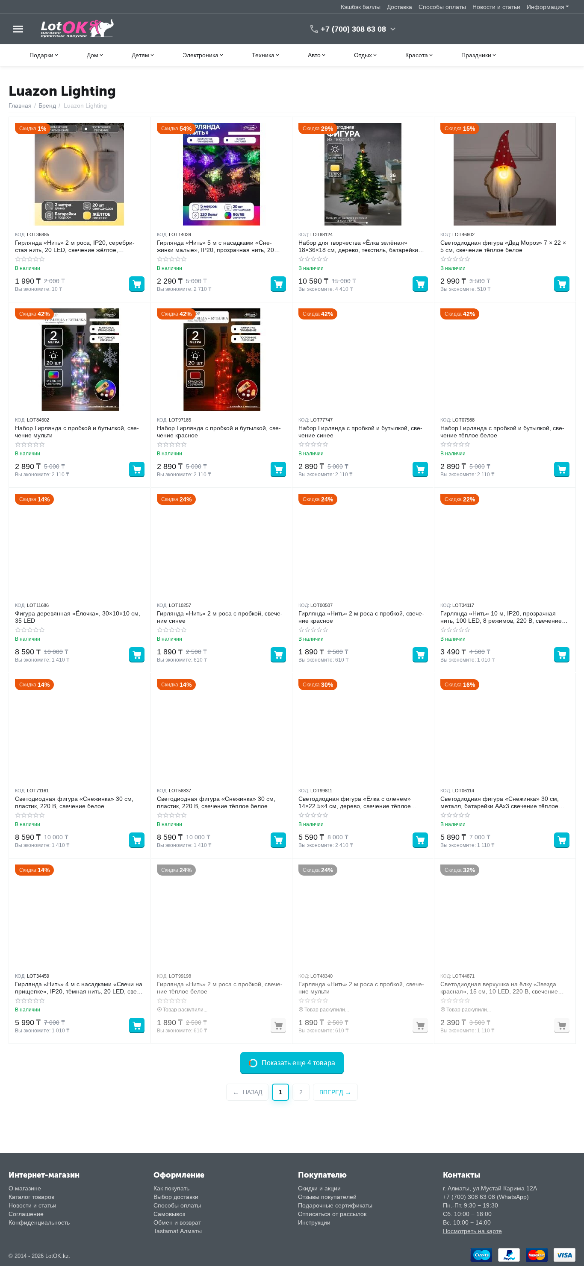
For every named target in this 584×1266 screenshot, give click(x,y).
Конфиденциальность (39, 1222)
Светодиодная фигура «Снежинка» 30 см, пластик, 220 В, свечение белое (74, 802)
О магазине (25, 1188)
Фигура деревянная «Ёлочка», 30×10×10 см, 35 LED (77, 617)
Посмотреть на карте (472, 1231)
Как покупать (171, 1188)
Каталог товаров (31, 1196)
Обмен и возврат (177, 1222)
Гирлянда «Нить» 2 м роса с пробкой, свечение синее (220, 617)
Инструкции (314, 1222)
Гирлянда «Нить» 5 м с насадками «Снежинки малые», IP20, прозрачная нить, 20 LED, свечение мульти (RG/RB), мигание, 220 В (220, 246)
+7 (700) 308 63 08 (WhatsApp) (486, 1196)
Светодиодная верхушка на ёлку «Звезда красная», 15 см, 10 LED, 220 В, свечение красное (499, 988)
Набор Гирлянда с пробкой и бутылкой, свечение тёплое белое (502, 432)
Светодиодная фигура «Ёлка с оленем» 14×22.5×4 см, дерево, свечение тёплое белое (354, 802)
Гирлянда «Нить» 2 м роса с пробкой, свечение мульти (361, 988)
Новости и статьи (496, 6)
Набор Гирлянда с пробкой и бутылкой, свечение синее (360, 432)
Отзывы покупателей (327, 1196)
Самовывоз (169, 1213)
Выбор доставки (175, 1196)
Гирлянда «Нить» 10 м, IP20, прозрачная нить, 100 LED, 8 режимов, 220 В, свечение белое (501, 617)
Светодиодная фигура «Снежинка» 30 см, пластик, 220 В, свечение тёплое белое (216, 802)
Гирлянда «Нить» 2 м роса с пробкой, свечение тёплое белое (220, 988)
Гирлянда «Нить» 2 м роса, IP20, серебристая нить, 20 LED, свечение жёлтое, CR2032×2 (75, 246)
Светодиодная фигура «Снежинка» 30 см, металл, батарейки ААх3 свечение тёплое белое (499, 802)
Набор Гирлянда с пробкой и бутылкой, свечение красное (219, 432)
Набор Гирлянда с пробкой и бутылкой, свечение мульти (77, 432)
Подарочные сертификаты (335, 1205)
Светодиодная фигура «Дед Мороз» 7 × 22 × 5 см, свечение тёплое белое (503, 246)
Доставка (399, 6)
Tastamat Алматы (177, 1231)
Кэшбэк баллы (360, 6)
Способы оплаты (442, 6)
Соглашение (26, 1213)
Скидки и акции (319, 1188)
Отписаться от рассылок (332, 1213)
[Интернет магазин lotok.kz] (77, 28)
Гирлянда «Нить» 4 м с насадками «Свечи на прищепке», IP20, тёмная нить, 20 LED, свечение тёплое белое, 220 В (78, 988)
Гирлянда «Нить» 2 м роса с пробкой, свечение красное (361, 617)
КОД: (20, 234)
